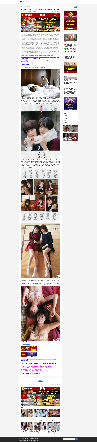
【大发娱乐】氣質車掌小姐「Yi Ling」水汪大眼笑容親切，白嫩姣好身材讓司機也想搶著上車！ (27, 431)
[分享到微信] (55, 11)
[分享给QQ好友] (57, 11)
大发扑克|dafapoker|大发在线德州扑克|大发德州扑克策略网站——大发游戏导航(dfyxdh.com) (38, 362)
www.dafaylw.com (32, 373)
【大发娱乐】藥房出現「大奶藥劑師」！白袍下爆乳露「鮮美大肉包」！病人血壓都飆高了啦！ (39, 419)
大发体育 (28, 344)
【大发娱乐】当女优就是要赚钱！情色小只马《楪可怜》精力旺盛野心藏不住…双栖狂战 (70, 86)
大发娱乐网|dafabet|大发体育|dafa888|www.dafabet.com (29, 440)
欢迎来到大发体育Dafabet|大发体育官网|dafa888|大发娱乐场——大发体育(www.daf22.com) (37, 366)
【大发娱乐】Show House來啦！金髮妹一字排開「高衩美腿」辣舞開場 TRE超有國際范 (53, 419)
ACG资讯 (44, 1)
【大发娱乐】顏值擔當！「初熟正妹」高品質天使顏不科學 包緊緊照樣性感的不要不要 (70, 45)
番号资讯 (35, 1)
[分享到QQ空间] (59, 11)
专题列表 (23, 438)
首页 (27, 1)
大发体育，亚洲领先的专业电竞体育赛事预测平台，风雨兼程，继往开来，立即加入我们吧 (37, 55)
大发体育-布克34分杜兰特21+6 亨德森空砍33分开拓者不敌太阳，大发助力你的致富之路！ (70, 57)
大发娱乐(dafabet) (55, 1)
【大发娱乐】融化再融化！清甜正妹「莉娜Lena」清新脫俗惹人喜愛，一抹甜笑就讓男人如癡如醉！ (53, 431)
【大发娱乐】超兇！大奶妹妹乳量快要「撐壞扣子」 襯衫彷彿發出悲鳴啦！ (27, 419)
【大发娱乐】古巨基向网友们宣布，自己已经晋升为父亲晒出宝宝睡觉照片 (70, 49)
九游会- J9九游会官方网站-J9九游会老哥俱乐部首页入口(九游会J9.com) (34, 67)
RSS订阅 (36, 438)
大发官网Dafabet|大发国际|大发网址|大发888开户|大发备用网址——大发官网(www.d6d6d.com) (38, 367)
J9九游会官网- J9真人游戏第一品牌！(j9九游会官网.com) (31, 369)
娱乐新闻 (39, 1)
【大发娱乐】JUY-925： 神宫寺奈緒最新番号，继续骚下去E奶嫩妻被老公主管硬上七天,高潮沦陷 (70, 92)
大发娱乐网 (22, 1)
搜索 (75, 6)
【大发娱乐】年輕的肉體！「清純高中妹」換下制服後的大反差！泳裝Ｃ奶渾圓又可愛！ (40, 431)
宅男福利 (30, 1)
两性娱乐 (49, 1)
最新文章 (26, 438)
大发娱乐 (23, 11)
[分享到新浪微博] (54, 11)
